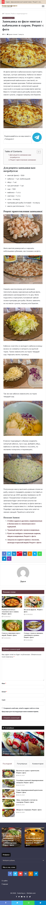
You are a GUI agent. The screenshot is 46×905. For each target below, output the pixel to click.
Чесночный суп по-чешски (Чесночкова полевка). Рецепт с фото (34, 841)
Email (4, 692)
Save (20, 552)
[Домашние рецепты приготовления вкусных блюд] (9, 6)
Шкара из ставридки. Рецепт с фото (29, 810)
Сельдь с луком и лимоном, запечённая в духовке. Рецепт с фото (33, 635)
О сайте (4, 881)
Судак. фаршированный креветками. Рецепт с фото (29, 791)
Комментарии (37, 764)
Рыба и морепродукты (19, 13)
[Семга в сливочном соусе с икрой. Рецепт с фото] (12, 625)
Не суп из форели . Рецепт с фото (33, 611)
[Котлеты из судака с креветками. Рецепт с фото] (8, 774)
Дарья (23, 581)
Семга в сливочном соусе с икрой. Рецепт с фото (11, 634)
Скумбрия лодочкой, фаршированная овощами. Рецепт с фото (29, 781)
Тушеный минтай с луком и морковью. (23, 530)
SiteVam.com (31, 893)
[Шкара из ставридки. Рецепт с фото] (8, 813)
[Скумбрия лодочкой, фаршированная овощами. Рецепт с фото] (8, 783)
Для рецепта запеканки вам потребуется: (20, 156)
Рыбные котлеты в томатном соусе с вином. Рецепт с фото (10, 612)
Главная (7, 13)
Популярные (22, 764)
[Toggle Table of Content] (37, 152)
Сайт (3, 700)
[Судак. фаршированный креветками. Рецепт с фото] (8, 793)
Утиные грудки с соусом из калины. (17, 754)
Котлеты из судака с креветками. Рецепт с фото (28, 771)
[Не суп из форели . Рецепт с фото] (34, 602)
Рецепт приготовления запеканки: (23, 160)
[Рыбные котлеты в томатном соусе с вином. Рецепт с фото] (12, 602)
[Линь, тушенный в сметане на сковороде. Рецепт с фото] (8, 803)
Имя (4, 683)
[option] (23, 744)
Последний (7, 764)
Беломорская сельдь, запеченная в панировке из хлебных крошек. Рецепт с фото (11, 840)
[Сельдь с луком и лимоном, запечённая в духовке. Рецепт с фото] (34, 625)
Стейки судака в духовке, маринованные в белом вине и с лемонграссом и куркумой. (24, 524)
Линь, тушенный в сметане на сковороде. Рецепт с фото (26, 801)
